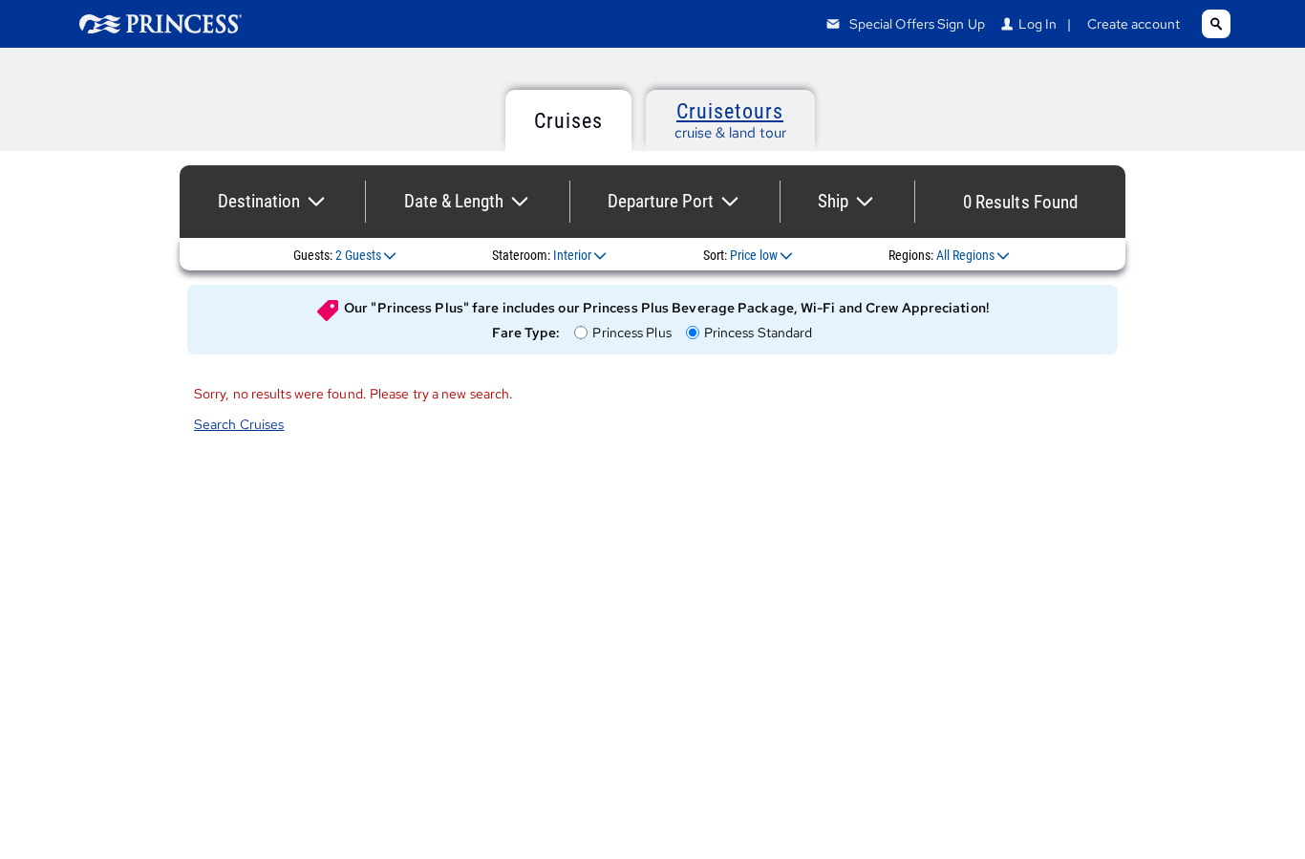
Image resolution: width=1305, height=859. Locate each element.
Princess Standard (758, 333)
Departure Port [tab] (661, 201)
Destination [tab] (259, 201)
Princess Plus (631, 333)
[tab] (568, 120)
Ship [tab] (833, 201)
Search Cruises (239, 424)
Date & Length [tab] (453, 201)
